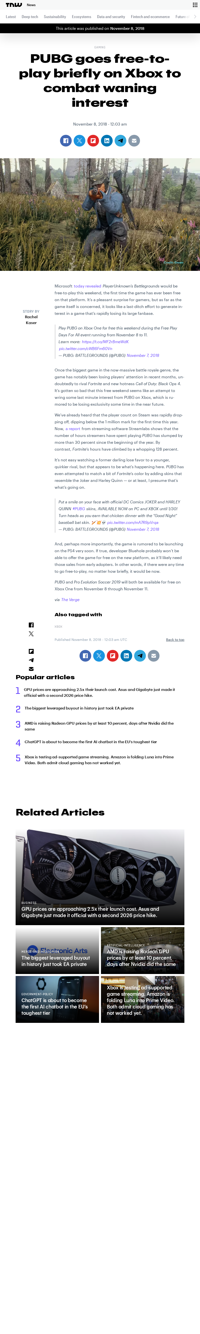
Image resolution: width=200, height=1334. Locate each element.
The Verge (70, 599)
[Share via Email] (154, 656)
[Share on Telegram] (140, 656)
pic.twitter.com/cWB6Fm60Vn (85, 348)
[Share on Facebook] (85, 656)
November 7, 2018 (143, 355)
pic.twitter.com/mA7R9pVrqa (133, 522)
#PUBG (79, 508)
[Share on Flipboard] (113, 656)
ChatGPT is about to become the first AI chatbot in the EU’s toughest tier (91, 741)
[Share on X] (99, 656)
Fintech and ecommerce (150, 16)
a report (73, 428)
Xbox (58, 626)
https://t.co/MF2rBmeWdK (105, 341)
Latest (11, 16)
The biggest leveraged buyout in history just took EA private (79, 708)
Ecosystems (81, 16)
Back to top (175, 639)
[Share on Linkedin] (126, 656)
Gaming (100, 47)
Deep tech (30, 16)
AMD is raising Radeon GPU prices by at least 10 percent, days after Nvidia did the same (99, 726)
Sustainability (55, 16)
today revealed (87, 286)
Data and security (111, 16)
